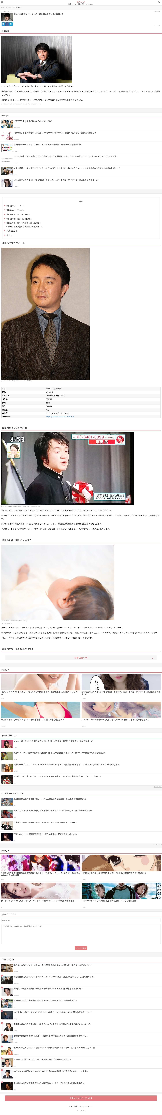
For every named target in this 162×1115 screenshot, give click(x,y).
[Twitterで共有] (3, 24)
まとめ (9, 235)
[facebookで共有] (7, 24)
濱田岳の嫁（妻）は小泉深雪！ (19, 219)
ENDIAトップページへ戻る (81, 1098)
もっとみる (158, 787)
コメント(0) (157, 25)
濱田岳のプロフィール (16, 206)
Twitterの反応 (12, 231)
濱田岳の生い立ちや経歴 (16, 210)
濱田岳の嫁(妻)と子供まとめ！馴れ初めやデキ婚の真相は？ (39, 14)
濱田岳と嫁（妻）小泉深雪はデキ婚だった (25, 227)
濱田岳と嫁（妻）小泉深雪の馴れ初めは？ (24, 223)
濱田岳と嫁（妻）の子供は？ (18, 214)
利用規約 (76, 1106)
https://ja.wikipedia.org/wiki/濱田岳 (60, 417)
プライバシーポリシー (86, 1106)
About (71, 1106)
